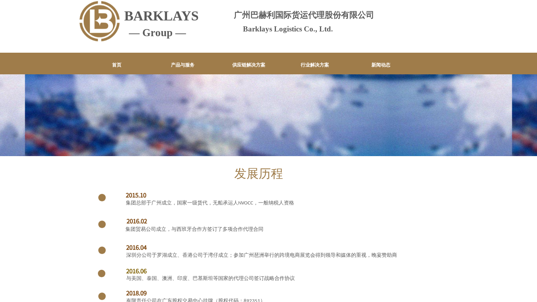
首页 (116, 65)
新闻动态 (380, 65)
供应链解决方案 (248, 65)
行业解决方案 (315, 65)
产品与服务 (183, 65)
